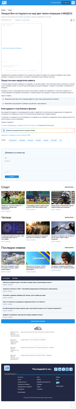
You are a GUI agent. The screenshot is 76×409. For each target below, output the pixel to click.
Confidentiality (21, 392)
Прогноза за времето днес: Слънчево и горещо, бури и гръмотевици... (10, 267)
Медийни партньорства (43, 381)
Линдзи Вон (12, 140)
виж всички (69, 187)
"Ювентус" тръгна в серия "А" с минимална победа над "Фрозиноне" (11, 207)
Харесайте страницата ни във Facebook (15, 135)
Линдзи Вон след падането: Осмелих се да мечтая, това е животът (26, 103)
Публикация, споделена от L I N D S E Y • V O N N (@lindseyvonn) (21, 70)
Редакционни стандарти (25, 386)
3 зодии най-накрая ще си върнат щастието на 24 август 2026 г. (37, 236)
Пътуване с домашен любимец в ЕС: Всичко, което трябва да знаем (24, 295)
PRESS (39, 379)
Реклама (39, 384)
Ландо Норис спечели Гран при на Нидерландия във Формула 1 (62, 206)
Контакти (20, 377)
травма (46, 140)
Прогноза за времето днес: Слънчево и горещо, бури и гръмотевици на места (27, 282)
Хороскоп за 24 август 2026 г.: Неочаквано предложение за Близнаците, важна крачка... (30, 289)
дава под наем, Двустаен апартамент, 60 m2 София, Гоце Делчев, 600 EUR (37, 332)
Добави (11, 176)
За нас (19, 379)
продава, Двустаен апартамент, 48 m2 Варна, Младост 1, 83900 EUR (36, 355)
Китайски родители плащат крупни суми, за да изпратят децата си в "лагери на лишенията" (32, 308)
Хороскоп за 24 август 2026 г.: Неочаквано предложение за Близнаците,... (36, 267)
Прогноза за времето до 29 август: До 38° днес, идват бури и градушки (63, 237)
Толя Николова (25, 20)
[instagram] (67, 369)
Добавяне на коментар (15, 153)
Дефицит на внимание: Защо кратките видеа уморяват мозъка (23, 315)
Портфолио (21, 389)
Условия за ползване (24, 384)
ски (61, 140)
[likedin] (59, 369)
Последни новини (55, 2)
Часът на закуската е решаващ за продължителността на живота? (24, 302)
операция (22, 140)
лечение (38, 140)
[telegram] (71, 369)
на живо (65, 2)
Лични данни (59, 386)
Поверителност (22, 381)
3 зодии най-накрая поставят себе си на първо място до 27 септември (12, 237)
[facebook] (55, 369)
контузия (53, 140)
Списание (39, 389)
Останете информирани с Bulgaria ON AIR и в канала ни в (27, 125)
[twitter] (63, 369)
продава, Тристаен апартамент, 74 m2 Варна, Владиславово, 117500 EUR (37, 347)
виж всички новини (38, 321)
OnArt (58, 383)
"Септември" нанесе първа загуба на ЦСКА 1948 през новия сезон (37, 206)
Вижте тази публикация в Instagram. (11, 48)
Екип (38, 377)
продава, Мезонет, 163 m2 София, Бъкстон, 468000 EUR (33, 339)
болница (30, 140)
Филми (58, 377)
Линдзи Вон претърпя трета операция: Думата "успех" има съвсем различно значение (32, 99)
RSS (57, 379)
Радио (39, 386)
